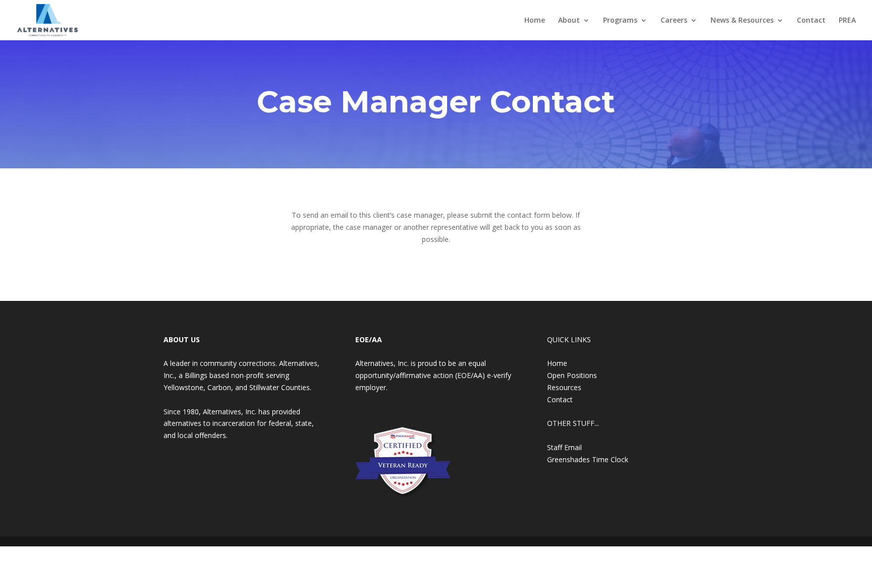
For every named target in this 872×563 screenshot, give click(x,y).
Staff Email (564, 447)
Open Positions (572, 375)
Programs (620, 21)
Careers (674, 21)
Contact (811, 21)
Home (534, 21)
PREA (847, 21)
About (569, 21)
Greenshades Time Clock (587, 459)
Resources (564, 387)
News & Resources (742, 21)
